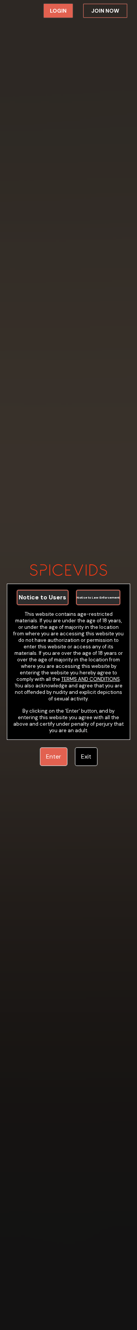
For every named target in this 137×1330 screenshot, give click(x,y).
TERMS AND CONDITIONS (90, 679)
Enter (53, 756)
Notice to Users (42, 597)
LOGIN (58, 10)
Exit (86, 756)
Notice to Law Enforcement (97, 597)
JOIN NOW (105, 10)
